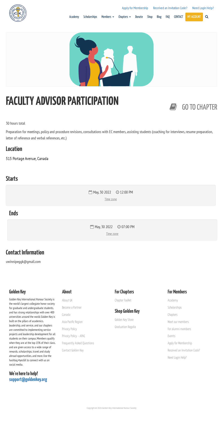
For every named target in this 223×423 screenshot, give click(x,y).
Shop (149, 16)
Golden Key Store (124, 319)
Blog (159, 16)
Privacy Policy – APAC (73, 336)
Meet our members (178, 322)
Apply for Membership (135, 8)
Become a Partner (71, 307)
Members (106, 16)
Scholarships (90, 16)
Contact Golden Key (73, 350)
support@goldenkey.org (28, 379)
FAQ (168, 16)
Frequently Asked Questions (78, 343)
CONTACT (178, 16)
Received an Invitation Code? (170, 8)
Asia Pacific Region (72, 322)
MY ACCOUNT (194, 16)
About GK (67, 300)
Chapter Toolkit (123, 300)
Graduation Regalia (125, 327)
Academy (74, 16)
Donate (139, 16)
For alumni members (179, 329)
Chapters (123, 16)
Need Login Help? (203, 8)
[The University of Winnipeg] (193, 99)
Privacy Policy (69, 329)
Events (171, 336)
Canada (66, 314)
